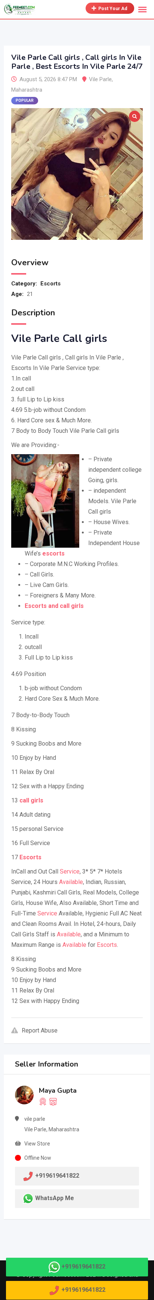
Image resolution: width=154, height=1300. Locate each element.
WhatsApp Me (54, 1198)
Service (70, 871)
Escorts (50, 283)
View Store (37, 1144)
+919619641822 (83, 1266)
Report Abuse (40, 1030)
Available (71, 881)
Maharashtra (26, 89)
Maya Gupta (58, 1090)
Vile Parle (100, 79)
